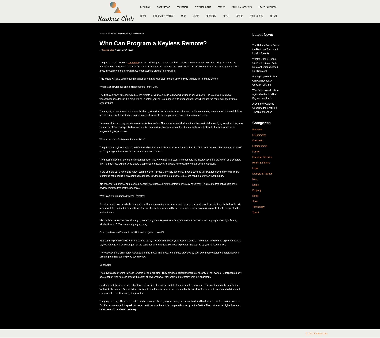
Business (145, 7)
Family (221, 7)
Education (182, 7)
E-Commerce (163, 7)
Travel (273, 16)
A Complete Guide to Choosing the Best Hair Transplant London (264, 108)
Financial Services (241, 7)
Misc (183, 16)
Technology (256, 16)
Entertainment (203, 7)
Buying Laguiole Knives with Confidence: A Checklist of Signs (264, 80)
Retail (226, 16)
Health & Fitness (267, 7)
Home (102, 33)
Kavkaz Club (108, 50)
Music (196, 16)
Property (211, 16)
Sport (239, 16)
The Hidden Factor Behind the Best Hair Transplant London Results (266, 49)
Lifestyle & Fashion (163, 16)
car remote (133, 62)
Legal (143, 16)
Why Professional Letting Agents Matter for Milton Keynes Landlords (265, 94)
